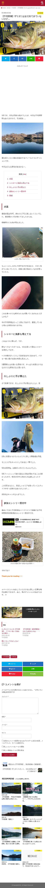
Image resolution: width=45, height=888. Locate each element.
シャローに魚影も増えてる (18, 183)
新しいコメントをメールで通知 (13, 746)
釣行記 (14, 656)
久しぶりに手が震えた (16, 187)
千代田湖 (6, 656)
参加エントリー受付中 (16, 191)
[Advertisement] (22, 89)
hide (24, 174)
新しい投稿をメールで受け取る (13, 750)
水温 (10, 179)
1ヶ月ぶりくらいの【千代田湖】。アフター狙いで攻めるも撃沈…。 (11, 631)
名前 (4, 716)
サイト (4, 733)
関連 (10, 195)
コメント (5, 696)
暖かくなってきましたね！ (10, 641)
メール (4, 725)
